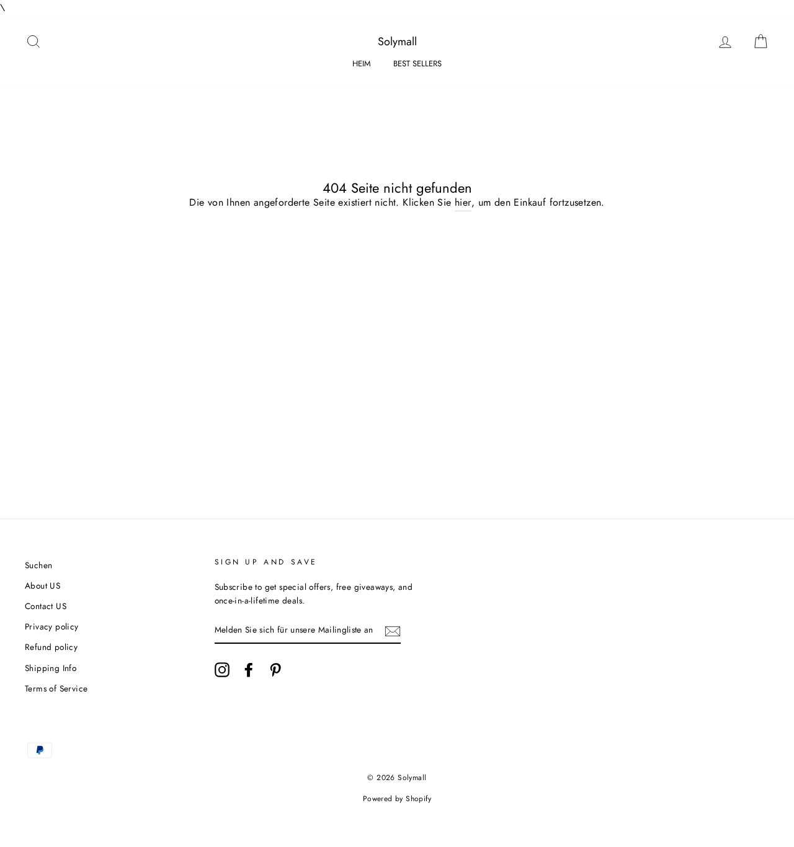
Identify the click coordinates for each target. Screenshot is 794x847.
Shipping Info (50, 668)
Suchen (38, 565)
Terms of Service (56, 688)
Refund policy (51, 647)
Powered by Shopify (397, 798)
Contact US (45, 606)
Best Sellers (417, 63)
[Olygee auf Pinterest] (275, 669)
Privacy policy (52, 626)
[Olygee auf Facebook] (248, 669)
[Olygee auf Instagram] (222, 669)
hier (463, 202)
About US (42, 585)
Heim (361, 63)
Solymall (397, 41)
